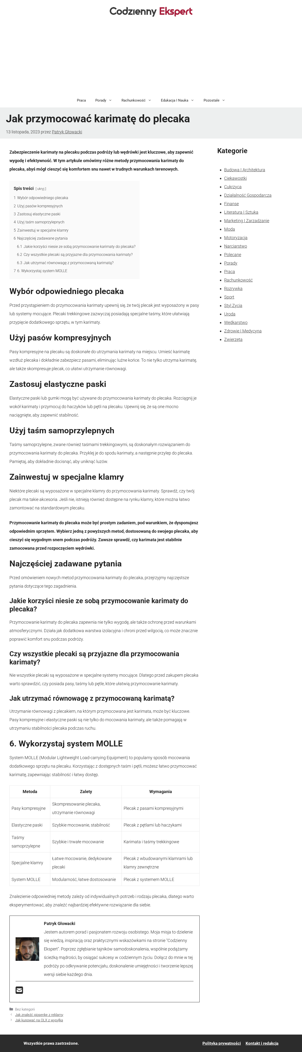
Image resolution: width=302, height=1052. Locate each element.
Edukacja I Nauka (174, 100)
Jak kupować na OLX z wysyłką (39, 1020)
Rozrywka (233, 288)
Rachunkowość (134, 100)
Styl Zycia (233, 305)
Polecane (232, 254)
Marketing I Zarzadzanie (246, 220)
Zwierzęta (233, 339)
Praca (81, 100)
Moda (229, 229)
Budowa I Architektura (244, 169)
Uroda (229, 313)
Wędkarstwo (235, 322)
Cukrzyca (233, 186)
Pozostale (211, 100)
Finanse (231, 203)
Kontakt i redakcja (262, 1043)
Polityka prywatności (221, 1043)
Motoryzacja (235, 237)
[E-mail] (19, 991)
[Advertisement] (151, 58)
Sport (229, 297)
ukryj (40, 189)
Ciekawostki (235, 178)
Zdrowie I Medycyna (243, 330)
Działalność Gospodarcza (248, 195)
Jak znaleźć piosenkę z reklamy (39, 1015)
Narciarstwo (235, 246)
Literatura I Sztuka (241, 212)
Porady (100, 100)
